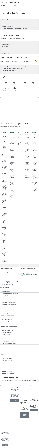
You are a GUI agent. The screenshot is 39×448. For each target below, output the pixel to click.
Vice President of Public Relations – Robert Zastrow (10, 297)
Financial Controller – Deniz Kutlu (7, 371)
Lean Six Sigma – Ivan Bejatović (7, 310)
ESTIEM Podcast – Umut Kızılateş (7, 360)
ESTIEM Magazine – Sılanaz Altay (7, 358)
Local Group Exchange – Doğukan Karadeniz (9, 343)
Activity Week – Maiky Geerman (7, 334)
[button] (19, 291)
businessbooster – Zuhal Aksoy (7, 321)
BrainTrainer (4, 349)
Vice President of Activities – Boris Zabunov (9, 302)
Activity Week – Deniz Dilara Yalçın (7, 330)
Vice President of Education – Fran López (8, 300)
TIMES (3, 323)
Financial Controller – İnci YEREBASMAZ (8, 373)
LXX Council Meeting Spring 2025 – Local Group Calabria (11, 366)
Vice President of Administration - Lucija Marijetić (10, 293)
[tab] (9, 265)
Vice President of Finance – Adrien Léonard (9, 295)
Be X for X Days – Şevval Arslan (7, 319)
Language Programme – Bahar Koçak (8, 341)
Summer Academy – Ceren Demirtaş (8, 351)
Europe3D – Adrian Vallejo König (7, 336)
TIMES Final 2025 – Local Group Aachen (8, 369)
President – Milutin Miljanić (6, 291)
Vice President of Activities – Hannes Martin (9, 304)
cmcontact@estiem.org (29, 15)
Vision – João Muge (5, 313)
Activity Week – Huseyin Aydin (7, 332)
